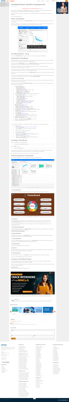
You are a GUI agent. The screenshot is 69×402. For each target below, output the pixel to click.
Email (34, 335)
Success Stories (4, 368)
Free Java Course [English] (22, 384)
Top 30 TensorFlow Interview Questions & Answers (29, 313)
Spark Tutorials (38, 369)
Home (3, 365)
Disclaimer (3, 372)
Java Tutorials (55, 349)
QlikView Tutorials (38, 364)
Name (12, 335)
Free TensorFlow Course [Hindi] (23, 361)
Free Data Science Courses (22, 347)
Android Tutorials (56, 360)
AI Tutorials (37, 361)
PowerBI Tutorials (38, 363)
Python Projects (38, 379)
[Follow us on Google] (67, 400)
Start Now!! (41, 8)
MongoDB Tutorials (38, 357)
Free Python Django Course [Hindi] (23, 395)
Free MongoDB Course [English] (23, 379)
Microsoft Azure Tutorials (39, 375)
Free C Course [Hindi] (22, 388)
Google (28, 268)
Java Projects (38, 386)
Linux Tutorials (55, 364)
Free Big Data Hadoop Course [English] (24, 372)
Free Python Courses (21, 346)
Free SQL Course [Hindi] (22, 367)
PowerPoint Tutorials (56, 372)
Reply (13, 325)
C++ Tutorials (55, 347)
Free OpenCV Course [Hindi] (23, 363)
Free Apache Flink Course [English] (23, 375)
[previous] (11, 311)
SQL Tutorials (38, 355)
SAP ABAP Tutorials (56, 358)
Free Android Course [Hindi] (23, 396)
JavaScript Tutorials (56, 354)
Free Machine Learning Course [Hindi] (24, 356)
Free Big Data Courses (22, 348)
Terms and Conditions (5, 370)
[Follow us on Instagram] (2, 362)
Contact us (3, 367)
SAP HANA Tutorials (39, 366)
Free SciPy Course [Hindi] (22, 362)
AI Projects (37, 382)
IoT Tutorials (38, 358)
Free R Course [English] (22, 365)
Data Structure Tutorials (56, 348)
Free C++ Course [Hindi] (22, 387)
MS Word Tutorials (56, 371)
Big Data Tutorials (38, 367)
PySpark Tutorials (38, 370)
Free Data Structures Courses (23, 350)
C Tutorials (55, 346)
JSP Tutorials (55, 350)
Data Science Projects (39, 381)
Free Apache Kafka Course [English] (24, 374)
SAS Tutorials (38, 360)
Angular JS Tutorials (56, 357)
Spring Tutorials (56, 351)
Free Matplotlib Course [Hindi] (23, 359)
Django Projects (38, 385)
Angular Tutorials (56, 356)
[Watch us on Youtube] (7, 362)
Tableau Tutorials (38, 362)
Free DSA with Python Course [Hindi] (24, 393)
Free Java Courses (21, 349)
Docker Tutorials (56, 367)
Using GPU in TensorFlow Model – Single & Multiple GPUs (51, 313)
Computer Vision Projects (39, 383)
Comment (12, 330)
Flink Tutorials (38, 371)
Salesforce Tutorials (56, 366)
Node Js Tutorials (56, 355)
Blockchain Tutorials (56, 365)
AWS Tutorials (38, 374)
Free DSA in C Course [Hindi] (23, 391)
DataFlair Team (14, 6)
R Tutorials (37, 359)
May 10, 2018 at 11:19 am (17, 323)
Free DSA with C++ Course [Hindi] (23, 392)
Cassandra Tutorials (38, 356)
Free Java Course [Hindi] (22, 385)
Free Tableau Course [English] (23, 366)
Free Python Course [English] (23, 355)
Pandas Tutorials (38, 350)
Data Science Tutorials (39, 346)
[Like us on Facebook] (8, 362)
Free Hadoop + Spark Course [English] (24, 376)
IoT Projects (37, 384)
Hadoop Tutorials (38, 368)
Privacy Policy (4, 371)
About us (3, 366)
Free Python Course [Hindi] (22, 357)
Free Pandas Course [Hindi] (22, 358)
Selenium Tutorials (56, 359)
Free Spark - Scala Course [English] (23, 373)
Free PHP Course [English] (22, 390)
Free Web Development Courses (23, 351)
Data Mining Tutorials (39, 354)
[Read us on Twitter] (5, 362)
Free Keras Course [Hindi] (22, 364)
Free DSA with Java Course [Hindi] (23, 394)
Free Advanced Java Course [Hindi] (23, 386)
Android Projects (38, 387)
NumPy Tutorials (38, 351)
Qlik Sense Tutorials (38, 365)
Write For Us (3, 369)
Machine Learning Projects (39, 380)
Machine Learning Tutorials (39, 347)
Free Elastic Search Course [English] (23, 378)
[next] (54, 311)
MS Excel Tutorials (56, 373)
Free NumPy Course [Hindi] (22, 360)
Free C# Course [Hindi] (22, 389)
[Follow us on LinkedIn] (3, 362)
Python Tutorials (38, 348)
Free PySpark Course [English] (23, 377)
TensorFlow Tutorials (39, 349)
